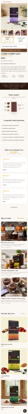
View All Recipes (20, 218)
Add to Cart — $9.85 (15, 50)
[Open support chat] (25, 411)
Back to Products (8, 1)
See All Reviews (14, 207)
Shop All (22, 313)
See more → (4, 73)
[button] (7, 39)
